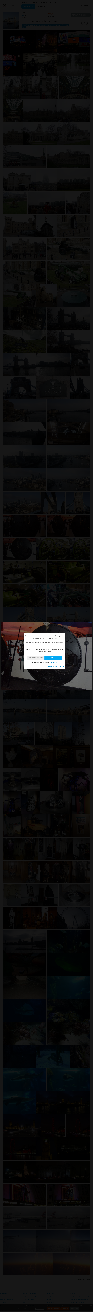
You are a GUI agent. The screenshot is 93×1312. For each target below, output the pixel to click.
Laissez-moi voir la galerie (56, 666)
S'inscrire (53, 658)
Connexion (53, 662)
